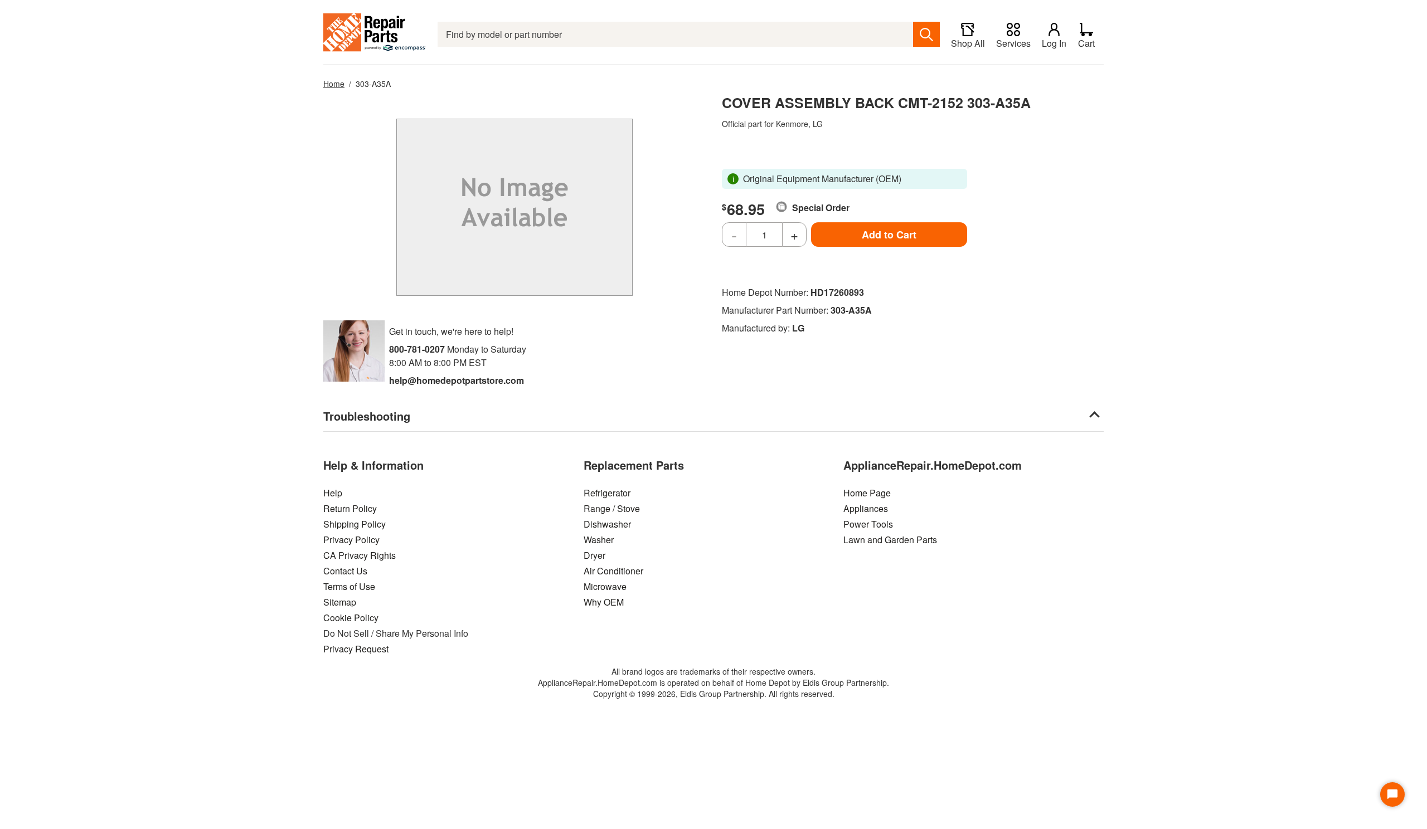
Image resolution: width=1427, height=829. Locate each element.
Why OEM (604, 602)
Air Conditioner (613, 570)
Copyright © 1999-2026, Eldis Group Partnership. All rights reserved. (713, 693)
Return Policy (350, 508)
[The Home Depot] (374, 34)
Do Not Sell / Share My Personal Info (395, 633)
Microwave (605, 586)
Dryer (594, 555)
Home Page (867, 492)
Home (333, 83)
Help (332, 492)
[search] (926, 34)
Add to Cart (889, 234)
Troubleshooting (366, 416)
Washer (599, 539)
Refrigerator (607, 492)
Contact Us (345, 570)
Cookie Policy (350, 617)
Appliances (865, 508)
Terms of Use (349, 586)
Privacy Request (356, 648)
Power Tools (868, 524)
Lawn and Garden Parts (890, 539)
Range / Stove (612, 508)
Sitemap (339, 602)
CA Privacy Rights (359, 555)
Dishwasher (607, 524)
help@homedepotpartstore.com (456, 380)
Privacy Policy (351, 539)
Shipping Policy (354, 524)
